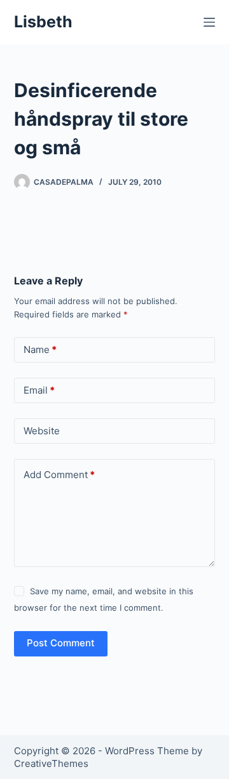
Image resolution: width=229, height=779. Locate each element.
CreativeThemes (51, 763)
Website (42, 431)
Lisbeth (43, 21)
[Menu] (209, 22)
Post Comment (61, 643)
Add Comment (59, 475)
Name (40, 349)
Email (39, 390)
